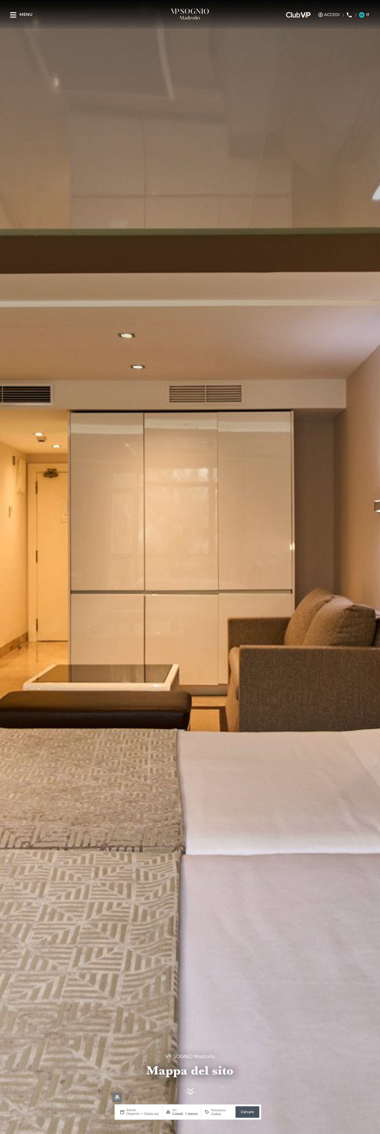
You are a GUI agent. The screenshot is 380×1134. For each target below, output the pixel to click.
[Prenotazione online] (117, 1097)
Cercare (247, 1112)
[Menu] (13, 14)
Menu (26, 14)
